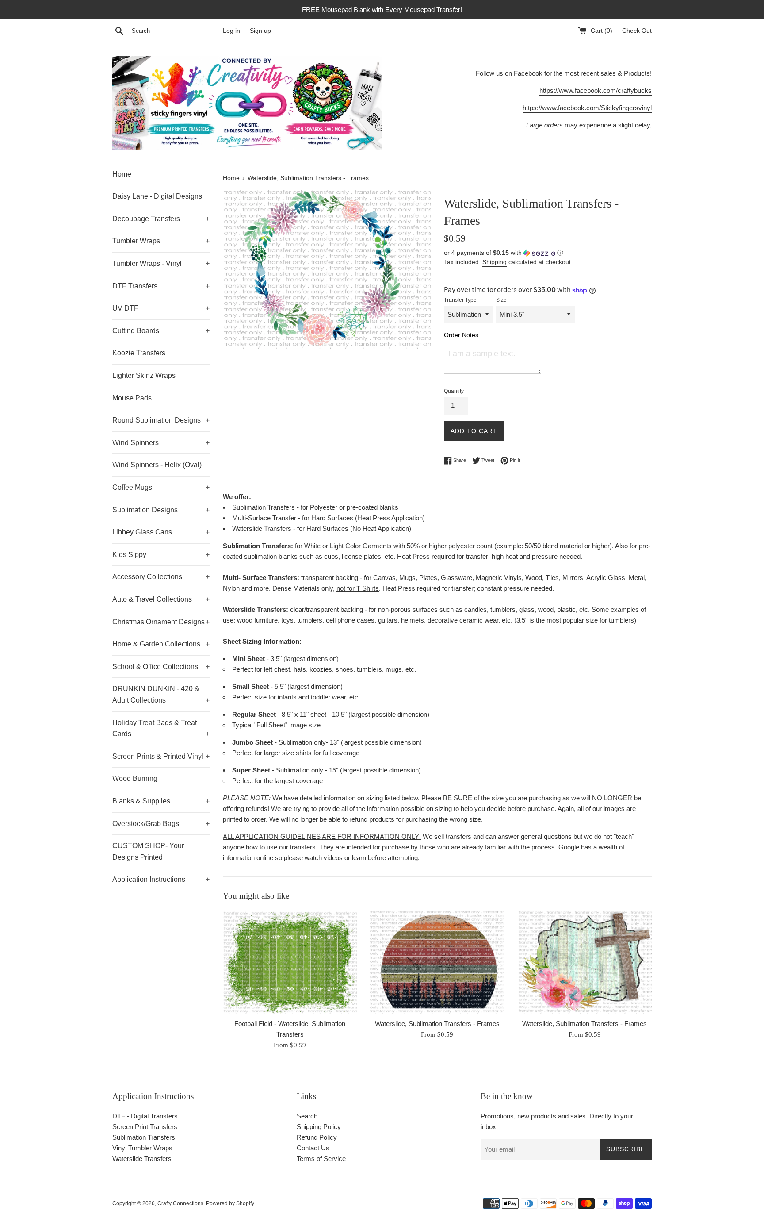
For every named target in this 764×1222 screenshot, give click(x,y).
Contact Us (313, 1148)
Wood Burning (134, 778)
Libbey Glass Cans (161, 532)
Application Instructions (161, 879)
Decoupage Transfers (161, 219)
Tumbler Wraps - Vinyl (161, 263)
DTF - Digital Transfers (145, 1116)
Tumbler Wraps (161, 241)
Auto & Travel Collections (161, 599)
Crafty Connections (180, 1203)
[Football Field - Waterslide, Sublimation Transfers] (290, 962)
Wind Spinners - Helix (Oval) (157, 465)
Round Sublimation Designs (161, 420)
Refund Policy (317, 1137)
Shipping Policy (319, 1126)
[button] (548, 253)
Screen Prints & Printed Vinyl (161, 756)
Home (121, 174)
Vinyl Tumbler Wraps (142, 1148)
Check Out (637, 30)
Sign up (260, 30)
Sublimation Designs (161, 510)
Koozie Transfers (138, 353)
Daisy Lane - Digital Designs (157, 196)
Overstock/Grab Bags (161, 823)
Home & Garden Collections (161, 644)
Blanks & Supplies (161, 801)
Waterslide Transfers (142, 1158)
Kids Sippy (161, 554)
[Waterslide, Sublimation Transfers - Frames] (437, 962)
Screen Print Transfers (144, 1126)
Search (307, 1116)
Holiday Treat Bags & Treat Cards (161, 728)
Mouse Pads (132, 398)
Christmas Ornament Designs (161, 622)
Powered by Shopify (230, 1203)
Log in (231, 30)
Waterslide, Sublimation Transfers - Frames (437, 1023)
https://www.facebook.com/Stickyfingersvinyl (587, 107)
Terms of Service (321, 1158)
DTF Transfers (161, 286)
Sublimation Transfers (143, 1137)
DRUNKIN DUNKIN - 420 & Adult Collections (161, 694)
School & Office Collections (161, 666)
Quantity (454, 391)
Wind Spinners (161, 442)
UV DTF (161, 308)
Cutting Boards (161, 330)
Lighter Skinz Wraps (144, 375)
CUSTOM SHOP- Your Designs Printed (148, 851)
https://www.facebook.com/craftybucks (595, 90)
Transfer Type (460, 300)
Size (501, 300)
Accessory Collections (161, 576)
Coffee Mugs (161, 487)
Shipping (494, 261)
